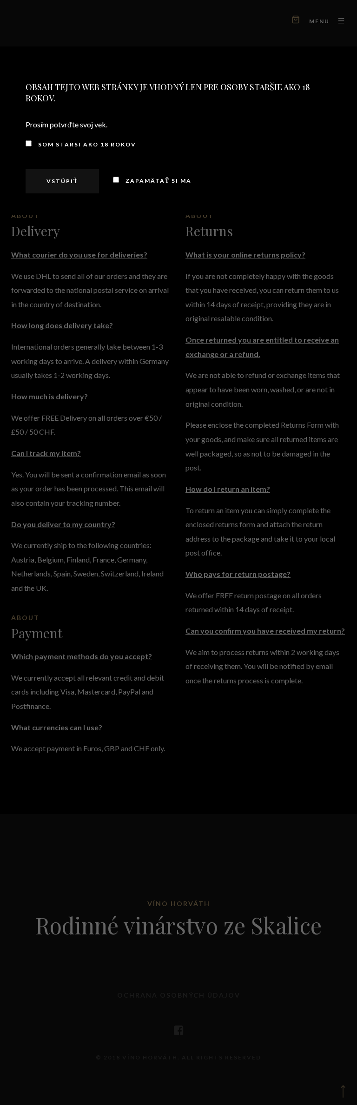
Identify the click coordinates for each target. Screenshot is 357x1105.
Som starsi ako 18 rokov (86, 144)
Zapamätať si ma (158, 180)
